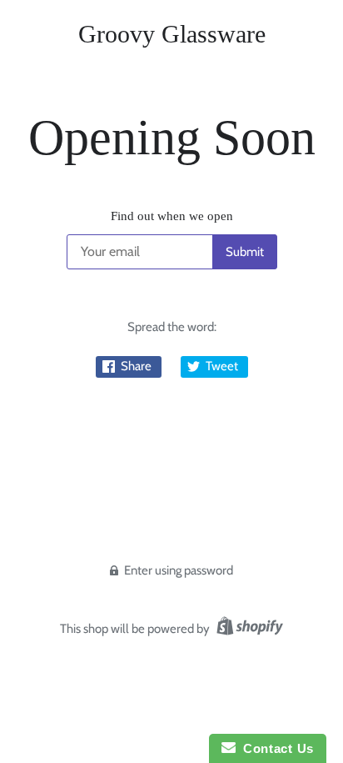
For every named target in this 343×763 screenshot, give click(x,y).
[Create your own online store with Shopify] (247, 628)
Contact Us (275, 748)
